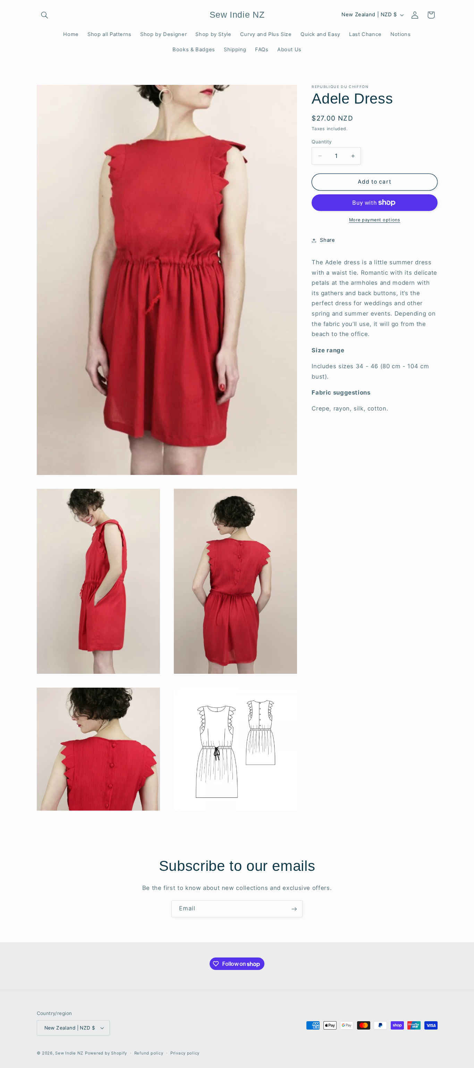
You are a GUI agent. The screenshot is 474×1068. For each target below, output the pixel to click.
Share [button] (327, 240)
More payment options (374, 219)
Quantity (322, 141)
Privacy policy (185, 1053)
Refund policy (148, 1053)
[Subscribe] (294, 908)
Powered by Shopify (106, 1053)
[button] (45, 15)
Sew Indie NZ (69, 1053)
